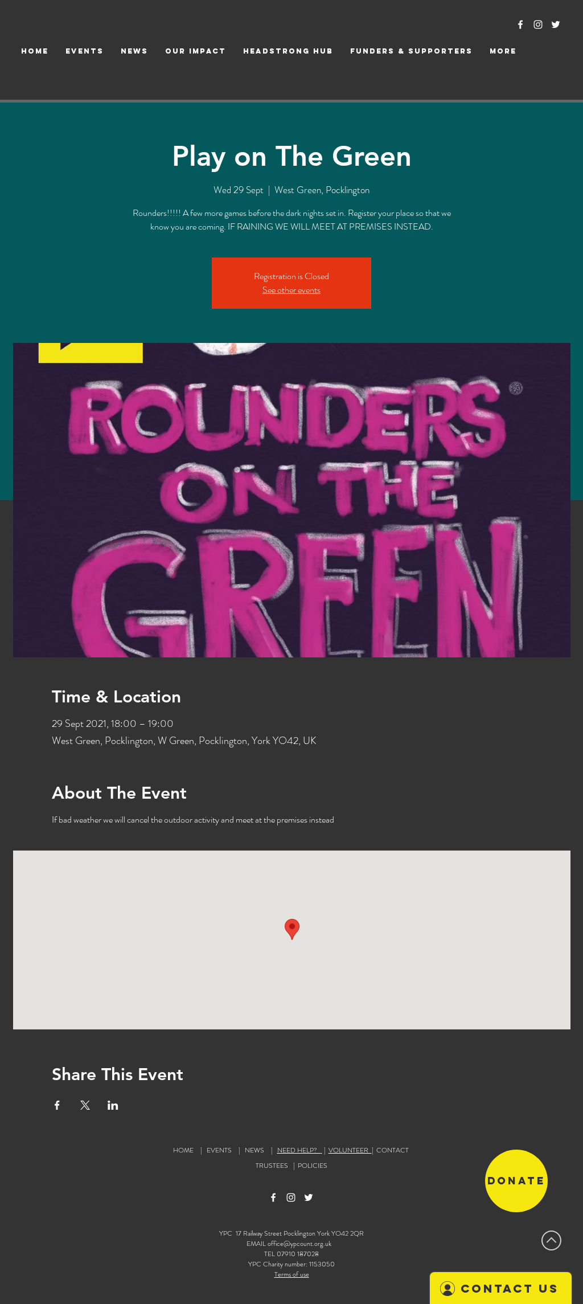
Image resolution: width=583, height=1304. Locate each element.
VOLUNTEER (350, 1150)
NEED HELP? (299, 1150)
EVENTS (219, 1150)
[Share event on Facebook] (57, 1105)
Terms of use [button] (291, 1274)
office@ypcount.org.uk (299, 1243)
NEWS (254, 1150)
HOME (183, 1150)
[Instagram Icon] (538, 24)
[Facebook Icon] (520, 24)
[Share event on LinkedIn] (113, 1105)
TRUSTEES (274, 1165)
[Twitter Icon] (555, 24)
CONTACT (392, 1150)
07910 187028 (298, 1254)
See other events (291, 289)
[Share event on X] (85, 1105)
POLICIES (312, 1165)
